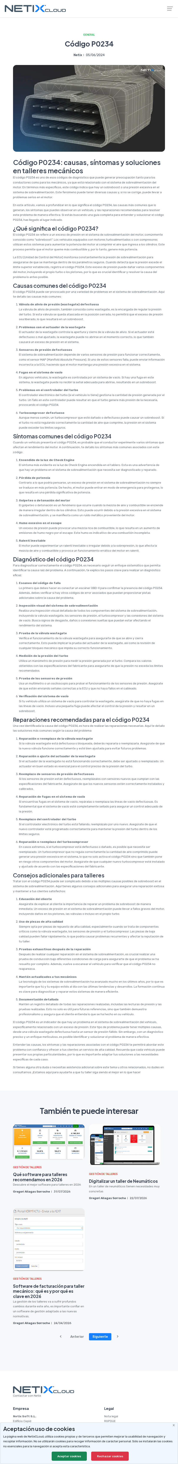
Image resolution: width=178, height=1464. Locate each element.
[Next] (117, 1336)
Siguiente (100, 1337)
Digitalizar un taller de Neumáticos (123, 1181)
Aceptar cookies (69, 1456)
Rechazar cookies (110, 1456)
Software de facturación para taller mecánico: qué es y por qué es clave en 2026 (48, 1291)
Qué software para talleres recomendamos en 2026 (40, 1177)
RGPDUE (110, 1421)
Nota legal (111, 1416)
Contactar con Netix (27, 1395)
